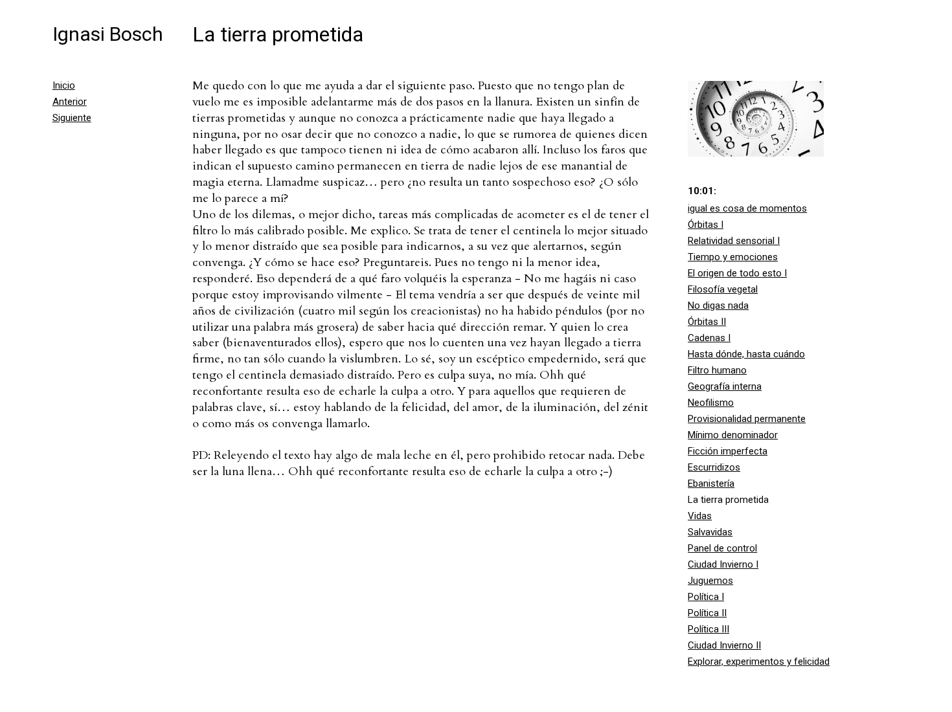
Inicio (63, 85)
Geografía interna (725, 386)
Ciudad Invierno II (724, 645)
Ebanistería (711, 483)
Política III (708, 629)
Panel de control (722, 548)
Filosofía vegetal (723, 289)
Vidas (700, 516)
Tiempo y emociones (733, 257)
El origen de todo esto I (737, 273)
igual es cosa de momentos (747, 208)
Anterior (69, 101)
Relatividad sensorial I (734, 241)
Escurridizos (714, 467)
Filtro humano (717, 370)
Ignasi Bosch (107, 34)
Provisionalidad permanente (747, 419)
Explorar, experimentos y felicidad (759, 661)
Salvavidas (710, 532)
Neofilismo (711, 402)
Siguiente (71, 118)
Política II (707, 613)
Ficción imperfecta (727, 451)
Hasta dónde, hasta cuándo (746, 354)
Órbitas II (707, 322)
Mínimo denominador (733, 435)
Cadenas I (709, 338)
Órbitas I (705, 224)
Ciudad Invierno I (723, 564)
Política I (706, 597)
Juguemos (710, 580)
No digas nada (718, 305)
